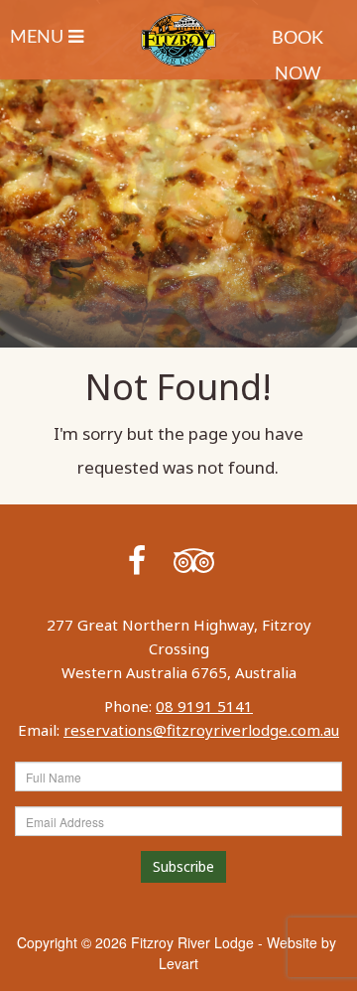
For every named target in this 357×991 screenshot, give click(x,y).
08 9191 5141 (204, 706)
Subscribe (183, 866)
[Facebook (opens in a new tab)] (137, 559)
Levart (178, 963)
